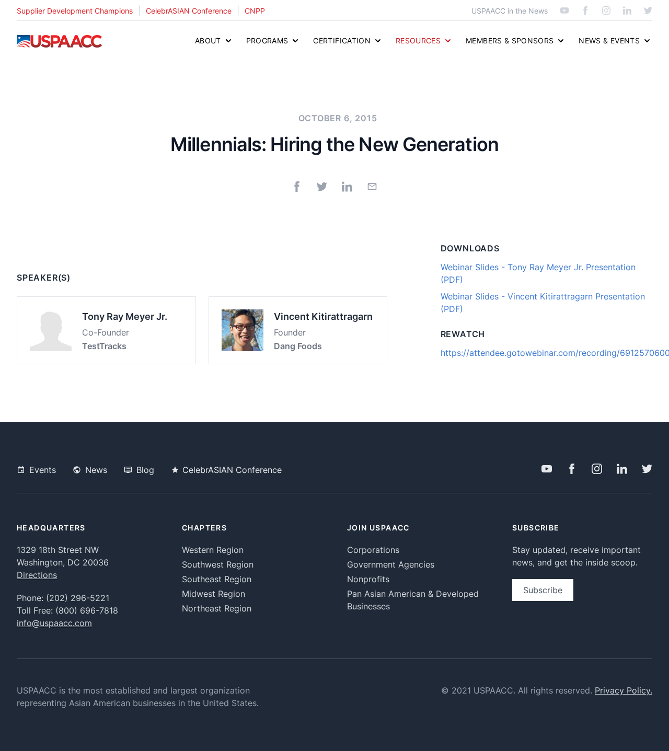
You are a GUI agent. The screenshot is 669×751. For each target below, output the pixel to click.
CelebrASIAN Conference (189, 10)
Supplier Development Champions (75, 10)
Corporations (373, 550)
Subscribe (542, 590)
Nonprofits (368, 579)
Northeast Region (216, 608)
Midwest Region (213, 593)
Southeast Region (216, 579)
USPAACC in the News (509, 10)
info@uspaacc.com (54, 623)
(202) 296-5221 (77, 598)
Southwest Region (217, 564)
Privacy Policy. (623, 690)
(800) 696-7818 (86, 610)
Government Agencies (390, 564)
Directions (37, 575)
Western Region (213, 550)
